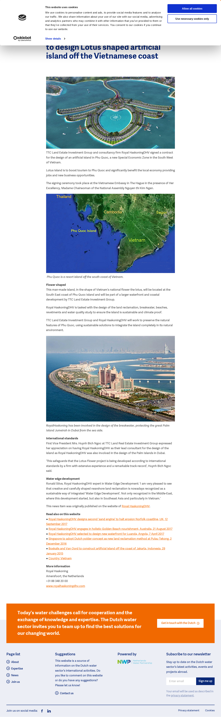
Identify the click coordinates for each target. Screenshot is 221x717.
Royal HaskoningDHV (136, 506)
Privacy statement (188, 710)
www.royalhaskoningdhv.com (65, 586)
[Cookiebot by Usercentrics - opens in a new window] (22, 38)
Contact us (67, 693)
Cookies (210, 710)
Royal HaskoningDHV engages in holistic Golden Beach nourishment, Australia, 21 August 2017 (110, 529)
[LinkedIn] (48, 711)
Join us (15, 682)
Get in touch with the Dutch (178, 623)
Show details (53, 38)
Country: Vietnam (60, 558)
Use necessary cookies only (192, 18)
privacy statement (182, 695)
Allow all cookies (192, 8)
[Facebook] (42, 711)
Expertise (17, 668)
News (14, 675)
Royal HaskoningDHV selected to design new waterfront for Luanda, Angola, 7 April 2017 (106, 534)
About (15, 662)
